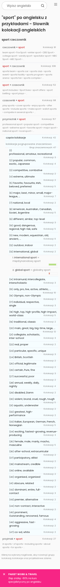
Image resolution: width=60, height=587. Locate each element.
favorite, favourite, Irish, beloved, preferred (25, 184)
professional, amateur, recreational (30, 154)
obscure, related (24, 483)
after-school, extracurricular (31, 451)
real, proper (21, 344)
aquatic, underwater (26, 405)
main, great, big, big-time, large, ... (34, 328)
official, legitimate (25, 363)
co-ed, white (22, 532)
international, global (26, 251)
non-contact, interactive (30, 506)
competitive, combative (27, 170)
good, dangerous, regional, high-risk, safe (23, 227)
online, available (24, 470)
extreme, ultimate (24, 176)
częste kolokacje (16, 137)
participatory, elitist (26, 457)
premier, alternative (26, 499)
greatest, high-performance (21, 413)
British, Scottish (24, 357)
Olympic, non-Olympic (27, 295)
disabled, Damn (24, 392)
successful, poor (24, 376)
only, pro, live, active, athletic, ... (32, 289)
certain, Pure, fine (24, 370)
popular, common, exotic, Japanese (22, 162)
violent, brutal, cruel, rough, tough (34, 399)
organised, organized (27, 477)
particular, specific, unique (30, 351)
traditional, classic (25, 321)
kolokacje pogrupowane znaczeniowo (29, 144)
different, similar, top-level (29, 219)
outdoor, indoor (23, 245)
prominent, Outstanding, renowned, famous (29, 514)
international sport (25, 257)
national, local (21, 202)
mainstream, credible (27, 464)
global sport (22, 270)
